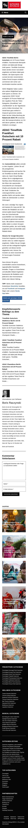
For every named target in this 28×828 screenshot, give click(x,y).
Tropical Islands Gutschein (9, 693)
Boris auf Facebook (8, 446)
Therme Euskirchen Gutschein (10, 699)
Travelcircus (5, 804)
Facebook (11, 288)
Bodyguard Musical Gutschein (10, 726)
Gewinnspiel (5, 787)
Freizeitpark (5, 773)
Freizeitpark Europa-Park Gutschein (11, 672)
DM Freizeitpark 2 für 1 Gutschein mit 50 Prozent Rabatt (13, 525)
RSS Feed (13, 818)
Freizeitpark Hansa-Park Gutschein (11, 684)
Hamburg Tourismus (7, 810)
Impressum (13, 816)
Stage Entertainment (7, 798)
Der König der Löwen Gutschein (10, 716)
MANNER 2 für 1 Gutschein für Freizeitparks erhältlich (12, 550)
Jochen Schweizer (7, 800)
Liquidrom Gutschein (7, 707)
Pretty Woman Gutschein (8, 728)
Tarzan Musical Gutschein (9, 722)
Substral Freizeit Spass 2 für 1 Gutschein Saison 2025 (13, 576)
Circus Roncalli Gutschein (9, 730)
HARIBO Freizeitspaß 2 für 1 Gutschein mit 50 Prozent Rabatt (14, 601)
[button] (25, 13)
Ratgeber (4, 785)
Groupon (4, 808)
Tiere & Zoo (5, 775)
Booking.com (5, 802)
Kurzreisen (5, 781)
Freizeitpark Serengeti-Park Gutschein (12, 670)
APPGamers (21, 818)
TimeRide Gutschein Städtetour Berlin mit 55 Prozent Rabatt (11, 320)
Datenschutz (21, 816)
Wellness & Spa (6, 779)
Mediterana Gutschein (8, 705)
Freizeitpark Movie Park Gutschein (11, 682)
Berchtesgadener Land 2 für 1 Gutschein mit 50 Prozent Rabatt (13, 652)
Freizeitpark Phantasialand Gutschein (12, 678)
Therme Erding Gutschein (9, 695)
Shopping (4, 783)
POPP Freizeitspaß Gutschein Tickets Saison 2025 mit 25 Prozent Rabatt (14, 627)
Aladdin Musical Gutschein (9, 724)
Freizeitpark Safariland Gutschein (11, 680)
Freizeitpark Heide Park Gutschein (11, 674)
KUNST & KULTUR (8, 36)
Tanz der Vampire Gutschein (9, 720)
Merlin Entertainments (8, 796)
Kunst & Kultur (6, 777)
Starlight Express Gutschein (9, 718)
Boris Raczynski (7, 50)
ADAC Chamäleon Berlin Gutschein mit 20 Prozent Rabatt (11, 366)
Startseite (6, 816)
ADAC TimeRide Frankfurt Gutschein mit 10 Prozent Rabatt (12, 342)
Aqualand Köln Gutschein (9, 703)
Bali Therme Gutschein (8, 701)
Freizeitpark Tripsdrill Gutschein (10, 676)
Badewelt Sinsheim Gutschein (10, 697)
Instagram (21, 288)
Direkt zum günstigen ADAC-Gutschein (12, 299)
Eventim (4, 806)
